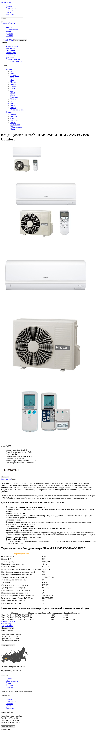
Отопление (10, 51)
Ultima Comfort (16, 127)
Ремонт (9, 31)
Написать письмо (8, 645)
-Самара (8, 23)
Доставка (9, 34)
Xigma (12, 129)
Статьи (8, 12)
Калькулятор (6, 2)
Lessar (12, 88)
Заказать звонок (20, 40)
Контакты (10, 15)
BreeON (13, 116)
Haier (12, 80)
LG (11, 91)
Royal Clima (15, 125)
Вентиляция (10, 48)
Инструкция (6, 479)
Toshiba (13, 99)
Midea (12, 95)
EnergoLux (14, 76)
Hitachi (13, 84)
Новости (9, 10)
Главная (9, 6)
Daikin (12, 74)
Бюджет (9, 69)
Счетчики (10, 57)
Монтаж (9, 27)
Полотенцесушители (14, 61)
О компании (11, 8)
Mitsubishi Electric (17, 110)
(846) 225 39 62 (7, 40)
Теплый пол (10, 55)
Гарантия (9, 36)
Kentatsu (13, 86)
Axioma (13, 114)
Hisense (13, 82)
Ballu (12, 71)
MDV (12, 93)
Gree (12, 78)
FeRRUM (14, 120)
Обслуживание (12, 29)
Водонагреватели (13, 59)
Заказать (5, 477)
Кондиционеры (12, 46)
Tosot (12, 101)
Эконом (9, 112)
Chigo (12, 118)
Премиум (9, 103)
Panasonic (14, 97)
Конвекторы (11, 53)
